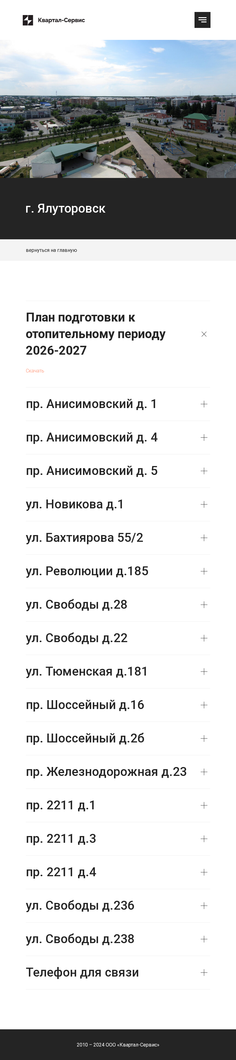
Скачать (35, 371)
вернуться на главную (51, 250)
